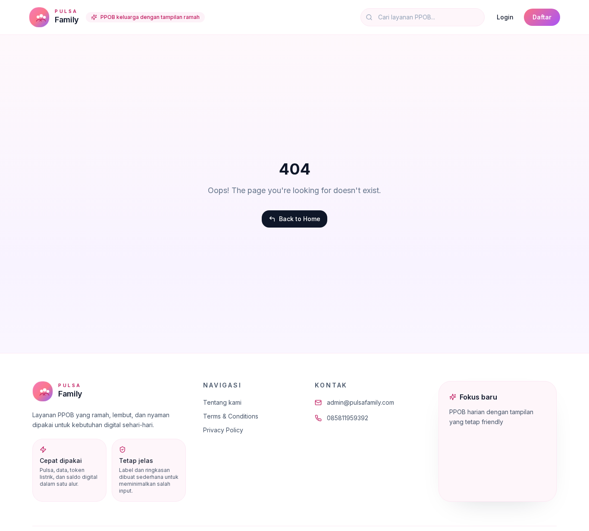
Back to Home (299, 218)
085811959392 (347, 418)
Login (505, 17)
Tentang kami (222, 402)
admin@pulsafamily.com (360, 402)
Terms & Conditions (230, 416)
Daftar (542, 17)
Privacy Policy (223, 430)
